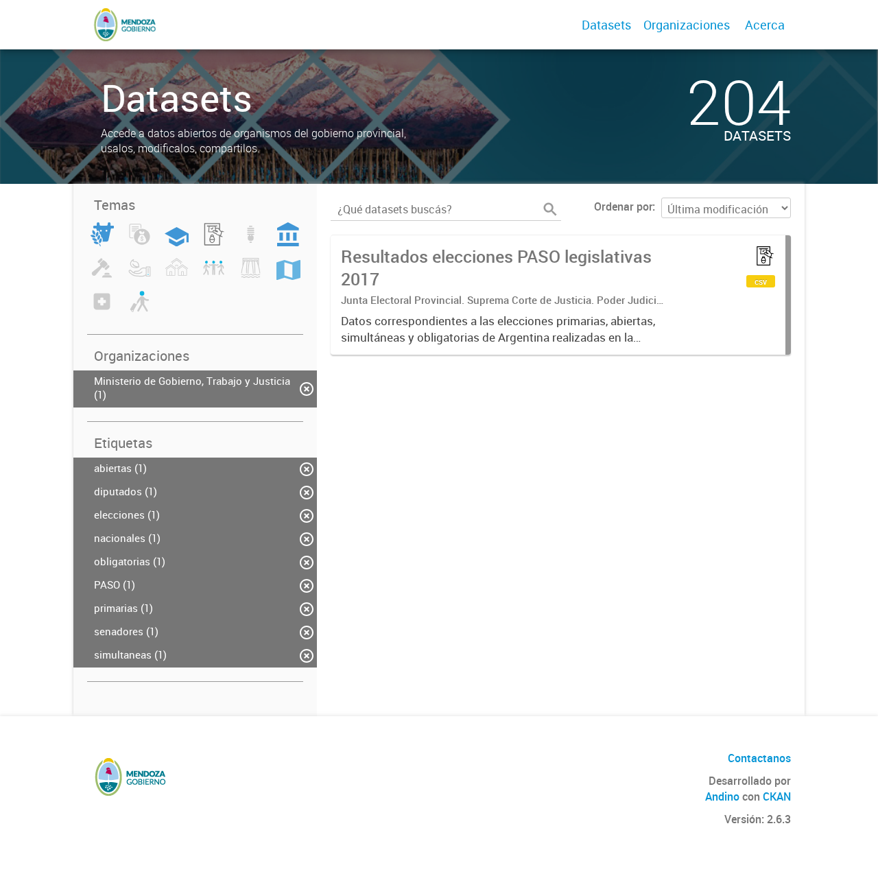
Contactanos (759, 758)
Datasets (606, 24)
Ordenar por (623, 206)
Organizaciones (686, 24)
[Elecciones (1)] (214, 242)
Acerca (765, 24)
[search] (550, 209)
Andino (722, 796)
